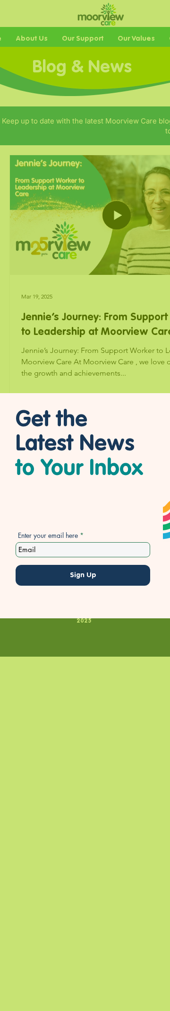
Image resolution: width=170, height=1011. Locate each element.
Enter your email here (48, 535)
